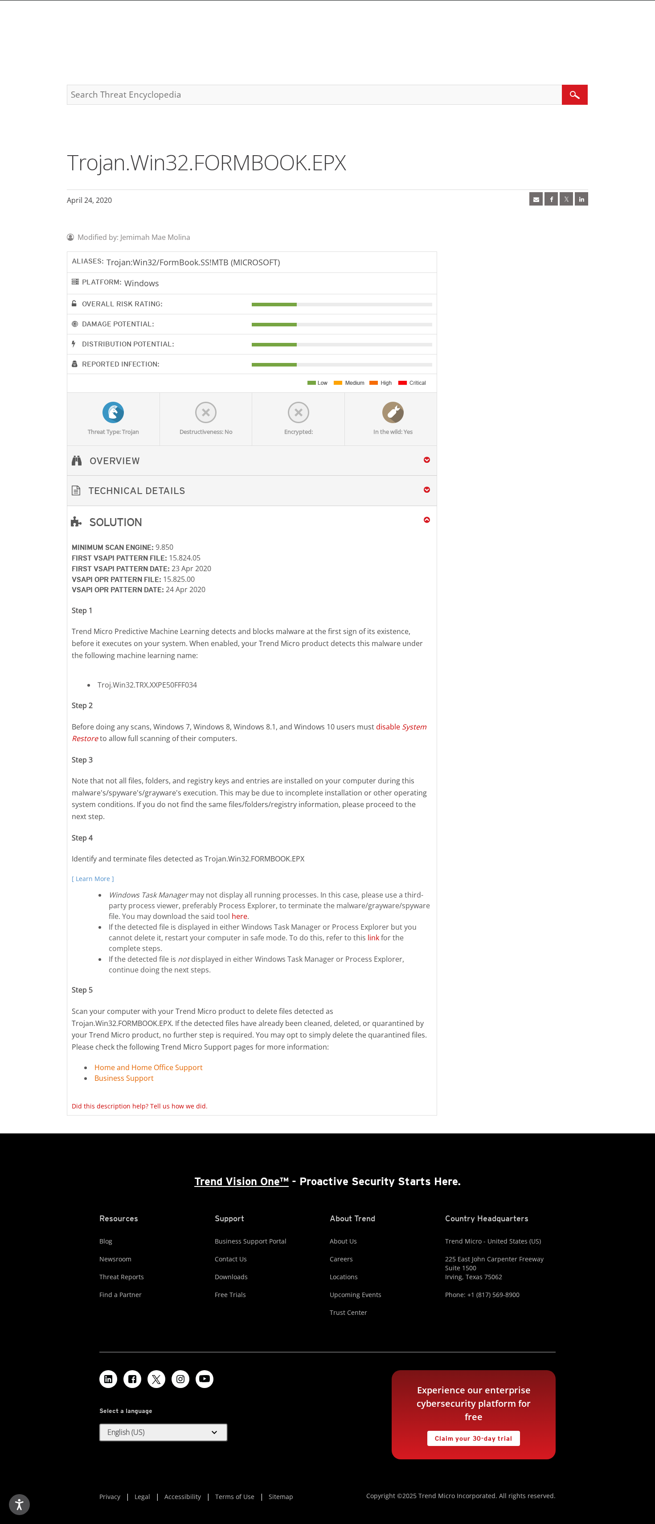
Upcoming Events (355, 1294)
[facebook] (551, 199)
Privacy (109, 1496)
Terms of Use (234, 1496)
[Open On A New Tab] (566, 199)
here (239, 916)
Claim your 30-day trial (469, 1436)
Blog (105, 1241)
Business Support (124, 1078)
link (373, 938)
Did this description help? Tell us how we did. (140, 1106)
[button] (252, 491)
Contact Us (231, 1259)
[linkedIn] (581, 199)
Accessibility (182, 1496)
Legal (142, 1496)
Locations (344, 1277)
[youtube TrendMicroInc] (204, 1379)
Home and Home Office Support (148, 1067)
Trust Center (348, 1312)
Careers (341, 1259)
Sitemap (281, 1496)
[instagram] (180, 1379)
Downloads (231, 1277)
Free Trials (230, 1294)
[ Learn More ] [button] (93, 878)
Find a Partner (120, 1294)
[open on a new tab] (156, 1379)
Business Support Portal (251, 1241)
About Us (343, 1241)
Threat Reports (121, 1277)
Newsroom (115, 1259)
